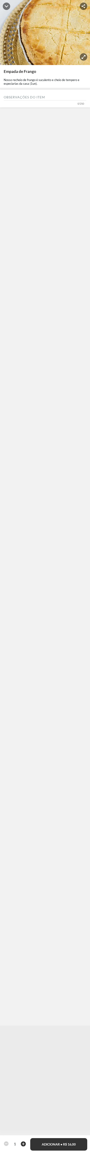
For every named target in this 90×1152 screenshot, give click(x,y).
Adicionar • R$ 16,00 (59, 1144)
